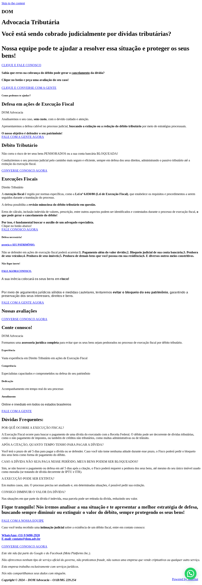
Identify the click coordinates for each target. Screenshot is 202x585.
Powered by (185, 579)
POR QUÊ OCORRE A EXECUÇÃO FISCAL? (33, 427)
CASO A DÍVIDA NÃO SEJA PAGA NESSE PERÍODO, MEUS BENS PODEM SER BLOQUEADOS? (70, 461)
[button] (101, 428)
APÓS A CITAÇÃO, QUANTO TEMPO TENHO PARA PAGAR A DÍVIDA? (53, 444)
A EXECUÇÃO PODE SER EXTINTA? (28, 478)
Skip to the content (13, 3)
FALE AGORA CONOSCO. (17, 271)
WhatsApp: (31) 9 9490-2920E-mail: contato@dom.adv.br (21, 537)
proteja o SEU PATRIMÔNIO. (18, 244)
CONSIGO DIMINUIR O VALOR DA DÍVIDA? (33, 492)
